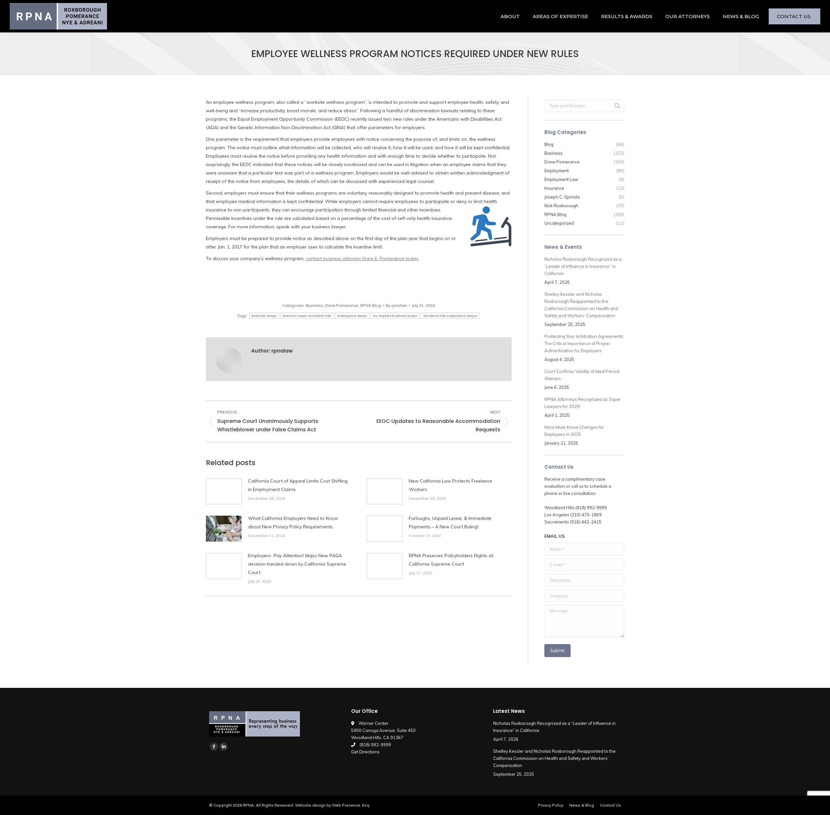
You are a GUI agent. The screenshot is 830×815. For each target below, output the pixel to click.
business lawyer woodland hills (307, 316)
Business (314, 305)
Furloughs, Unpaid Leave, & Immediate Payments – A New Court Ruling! (450, 522)
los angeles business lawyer (395, 316)
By (396, 305)
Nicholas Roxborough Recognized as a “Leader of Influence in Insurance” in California (583, 266)
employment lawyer (352, 316)
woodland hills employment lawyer (450, 316)
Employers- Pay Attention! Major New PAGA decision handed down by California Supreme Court (297, 564)
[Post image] (224, 491)
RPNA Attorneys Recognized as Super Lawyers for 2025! (582, 403)
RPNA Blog (370, 305)
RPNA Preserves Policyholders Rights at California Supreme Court (451, 560)
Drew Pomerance (341, 305)
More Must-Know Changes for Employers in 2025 (574, 431)
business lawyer (264, 316)
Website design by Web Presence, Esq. (332, 805)
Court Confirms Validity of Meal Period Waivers (581, 375)
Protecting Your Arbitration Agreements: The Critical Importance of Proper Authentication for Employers (584, 343)
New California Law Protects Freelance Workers (450, 485)
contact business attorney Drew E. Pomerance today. (362, 258)
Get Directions (365, 751)
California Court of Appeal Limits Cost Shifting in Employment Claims (298, 485)
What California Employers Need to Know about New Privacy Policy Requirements (293, 522)
